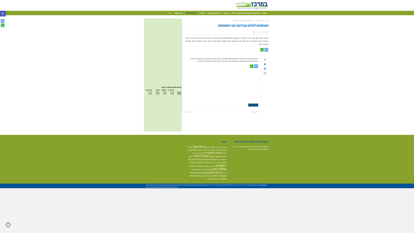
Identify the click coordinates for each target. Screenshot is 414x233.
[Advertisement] (221, 85)
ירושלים (221, 165)
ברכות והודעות (259, 20)
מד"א (214, 166)
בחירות (203, 150)
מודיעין (210, 166)
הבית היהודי (200, 156)
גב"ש (176, 185)
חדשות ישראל (157, 187)
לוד (177, 187)
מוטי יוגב (204, 166)
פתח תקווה (201, 173)
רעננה (201, 176)
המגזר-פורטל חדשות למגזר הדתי (230, 185)
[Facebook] (2, 21)
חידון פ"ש (210, 162)
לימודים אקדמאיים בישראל (169, 187)
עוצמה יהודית (203, 169)
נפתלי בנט (219, 169)
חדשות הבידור (218, 163)
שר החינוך (218, 179)
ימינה (191, 162)
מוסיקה (199, 166)
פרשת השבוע (213, 172)
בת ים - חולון (182, 185)
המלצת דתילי (212, 159)
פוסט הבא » (188, 112)
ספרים (210, 169)
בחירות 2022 (196, 150)
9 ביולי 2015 (256, 32)
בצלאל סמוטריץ (213, 152)
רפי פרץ (196, 176)
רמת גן (205, 176)
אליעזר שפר (220, 150)
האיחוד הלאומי (215, 156)
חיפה (204, 162)
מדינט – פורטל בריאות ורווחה (210, 185)
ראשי (267, 20)
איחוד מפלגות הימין (212, 147)
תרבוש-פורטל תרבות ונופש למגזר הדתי (250, 185)
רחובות (210, 176)
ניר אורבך (192, 166)
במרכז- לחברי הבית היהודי (152, 185)
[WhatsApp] (2, 25)
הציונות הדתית (201, 159)
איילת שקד (199, 146)
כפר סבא (151, 187)
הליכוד (219, 160)
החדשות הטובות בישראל (196, 185)
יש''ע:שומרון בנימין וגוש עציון (167, 185)
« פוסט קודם (254, 112)
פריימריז (224, 173)
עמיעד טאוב (195, 169)
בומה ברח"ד (210, 150)
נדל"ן (147, 187)
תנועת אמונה (211, 179)
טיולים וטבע (198, 162)
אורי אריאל (222, 147)
